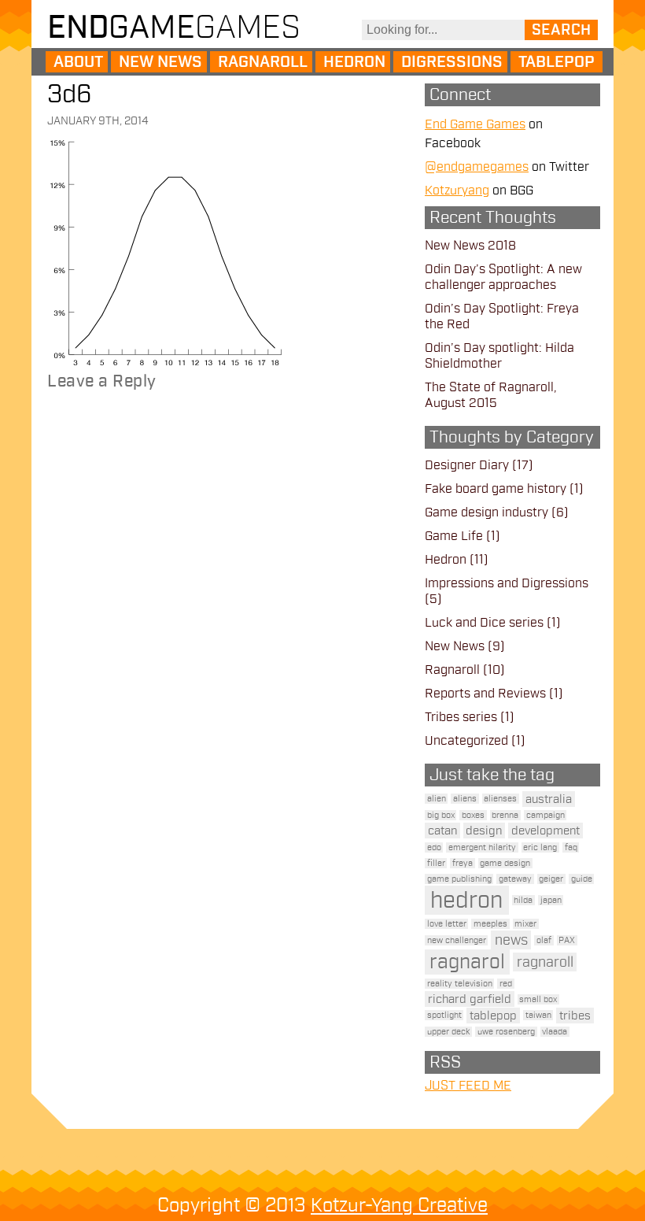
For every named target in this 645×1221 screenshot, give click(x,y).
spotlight (444, 1015)
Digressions (452, 62)
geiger (551, 879)
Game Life (454, 536)
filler (436, 863)
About (78, 62)
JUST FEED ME (468, 1085)
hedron (466, 900)
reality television (459, 984)
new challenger (456, 940)
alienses (500, 799)
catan (442, 830)
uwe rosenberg (506, 1032)
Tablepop (556, 62)
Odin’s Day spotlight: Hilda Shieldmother (499, 356)
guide (581, 879)
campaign (545, 815)
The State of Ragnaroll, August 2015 (491, 395)
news (511, 940)
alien (436, 799)
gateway (515, 879)
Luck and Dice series (484, 623)
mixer (525, 924)
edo (434, 847)
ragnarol (467, 962)
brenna (505, 815)
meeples (490, 924)
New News (160, 62)
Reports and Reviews (485, 693)
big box (441, 815)
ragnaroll (545, 962)
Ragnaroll (263, 62)
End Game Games (475, 124)
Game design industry (486, 512)
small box (538, 999)
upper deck (448, 1032)
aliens (465, 799)
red (505, 984)
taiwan (538, 1015)
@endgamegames (477, 167)
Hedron (354, 62)
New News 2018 (470, 245)
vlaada (554, 1032)
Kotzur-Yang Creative (399, 1205)
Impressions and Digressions (506, 583)
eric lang (540, 847)
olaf (543, 940)
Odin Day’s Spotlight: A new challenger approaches (503, 277)
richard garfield (469, 999)
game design (505, 863)
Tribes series (461, 717)
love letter (446, 924)
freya (462, 863)
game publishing (459, 879)
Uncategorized (466, 741)
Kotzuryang (457, 190)
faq (571, 847)
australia (548, 799)
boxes (473, 815)
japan (551, 900)
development (545, 830)
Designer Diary (467, 465)
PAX (566, 940)
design (484, 830)
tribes (575, 1015)
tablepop (493, 1015)
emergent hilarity (482, 847)
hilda (523, 900)
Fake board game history (495, 489)
